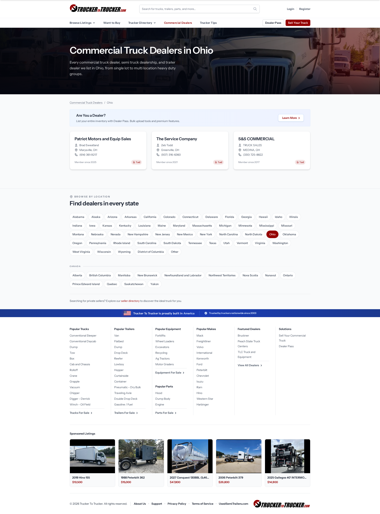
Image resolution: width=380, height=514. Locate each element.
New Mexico (185, 234)
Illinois (293, 217)
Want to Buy (111, 23)
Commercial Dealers (178, 23)
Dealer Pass (273, 23)
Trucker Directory (140, 23)
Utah (226, 243)
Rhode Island (121, 243)
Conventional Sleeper (83, 335)
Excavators (162, 347)
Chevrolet (203, 376)
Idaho (278, 217)
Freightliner (204, 341)
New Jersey (162, 234)
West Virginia (81, 252)
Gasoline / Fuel (123, 404)
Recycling (161, 353)
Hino (199, 393)
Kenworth (203, 358)
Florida (229, 217)
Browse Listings (80, 23)
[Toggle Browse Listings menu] (93, 22)
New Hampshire (138, 234)
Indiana (77, 225)
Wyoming (124, 252)
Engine (159, 404)
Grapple (75, 381)
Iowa (92, 225)
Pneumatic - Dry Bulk (127, 387)
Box (72, 358)
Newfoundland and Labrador (182, 275)
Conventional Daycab (83, 341)
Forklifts (160, 335)
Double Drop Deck (125, 399)
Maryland (179, 225)
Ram (199, 387)
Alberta (77, 275)
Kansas (107, 225)
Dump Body (162, 399)
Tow (72, 353)
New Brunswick (147, 275)
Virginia (260, 243)
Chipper (75, 393)
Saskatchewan (133, 284)
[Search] (255, 9)
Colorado (169, 217)
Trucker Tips (208, 23)
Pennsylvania (97, 243)
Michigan (225, 225)
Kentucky (125, 225)
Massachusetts (202, 225)
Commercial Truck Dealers (86, 102)
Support (156, 503)
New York (206, 234)
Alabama (78, 217)
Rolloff (74, 370)
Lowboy (119, 364)
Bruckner (243, 335)
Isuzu (200, 381)
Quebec (112, 284)
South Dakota (172, 243)
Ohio (272, 234)
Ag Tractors (162, 358)
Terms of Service (202, 503)
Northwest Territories (222, 275)
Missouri (286, 225)
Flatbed (119, 341)
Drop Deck (121, 353)
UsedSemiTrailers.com (233, 503)
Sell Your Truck (298, 23)
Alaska (95, 217)
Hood (158, 393)
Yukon (154, 284)
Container (120, 381)
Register (304, 9)
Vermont (242, 243)
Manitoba (124, 275)
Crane (73, 376)
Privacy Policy (177, 503)
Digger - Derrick (80, 399)
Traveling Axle (123, 393)
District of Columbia (151, 252)
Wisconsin (104, 252)
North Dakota (253, 234)
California (150, 217)
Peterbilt (202, 370)
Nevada (116, 234)
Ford (199, 364)
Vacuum (75, 387)
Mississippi (266, 225)
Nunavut (270, 275)
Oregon (77, 243)
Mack (200, 335)
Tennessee (195, 243)
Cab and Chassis (80, 364)
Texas (212, 243)
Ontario (288, 275)
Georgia (246, 217)
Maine (162, 225)
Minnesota (245, 225)
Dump (74, 347)
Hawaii (263, 217)
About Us (140, 503)
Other (174, 252)
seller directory (130, 301)
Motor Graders (164, 364)
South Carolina (146, 243)
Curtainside (121, 376)
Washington (280, 243)
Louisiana (144, 225)
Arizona (112, 217)
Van (116, 335)
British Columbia (100, 275)
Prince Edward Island (86, 284)
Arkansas (130, 217)
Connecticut (190, 217)
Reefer (118, 358)
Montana (78, 234)
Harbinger (203, 404)
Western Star (205, 399)
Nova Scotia (250, 275)
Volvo (200, 347)
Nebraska (97, 234)
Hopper (119, 370)
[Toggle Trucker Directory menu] (154, 22)
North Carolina (228, 234)
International (204, 353)
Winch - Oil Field (80, 404)
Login (290, 9)
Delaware (211, 217)
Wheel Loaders (164, 341)
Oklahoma (289, 234)
